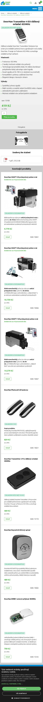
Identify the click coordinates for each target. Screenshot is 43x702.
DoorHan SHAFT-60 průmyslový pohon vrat (20, 248)
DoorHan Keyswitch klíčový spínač (17, 530)
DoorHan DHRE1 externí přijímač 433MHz (20, 599)
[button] (22, 684)
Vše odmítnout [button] (21, 693)
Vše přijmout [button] (21, 689)
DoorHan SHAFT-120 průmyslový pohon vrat (21, 319)
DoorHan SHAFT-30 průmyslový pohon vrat (20, 177)
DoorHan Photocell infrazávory (16, 390)
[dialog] (21, 684)
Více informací (21, 681)
